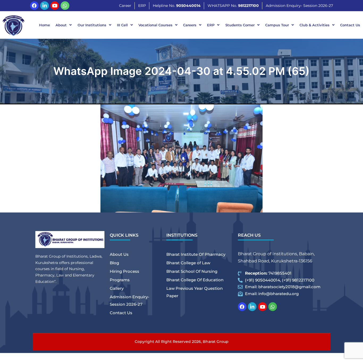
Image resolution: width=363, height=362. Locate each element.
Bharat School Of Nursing (191, 271)
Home (44, 25)
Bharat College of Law (188, 262)
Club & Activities (314, 25)
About (61, 25)
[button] (64, 25)
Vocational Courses (155, 25)
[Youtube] (54, 5)
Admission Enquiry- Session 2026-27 (129, 300)
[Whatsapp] (65, 5)
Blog (114, 262)
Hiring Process (124, 271)
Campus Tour (277, 25)
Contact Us (350, 25)
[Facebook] (34, 5)
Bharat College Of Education (194, 279)
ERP (210, 25)
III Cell (122, 25)
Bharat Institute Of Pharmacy (195, 254)
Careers (189, 25)
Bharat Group (216, 341)
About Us (119, 254)
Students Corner (240, 25)
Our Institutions (92, 25)
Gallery (117, 288)
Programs (120, 279)
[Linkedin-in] (44, 5)
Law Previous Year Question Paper (194, 292)
